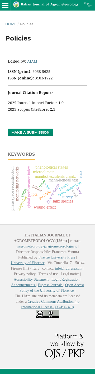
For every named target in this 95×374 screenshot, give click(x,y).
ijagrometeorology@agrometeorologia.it (47, 246)
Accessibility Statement (32, 279)
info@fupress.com (68, 268)
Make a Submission (30, 132)
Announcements (23, 285)
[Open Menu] (5, 5)
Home (11, 24)
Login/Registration (65, 279)
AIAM (32, 61)
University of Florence (28, 263)
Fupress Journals (50, 285)
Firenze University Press (57, 257)
